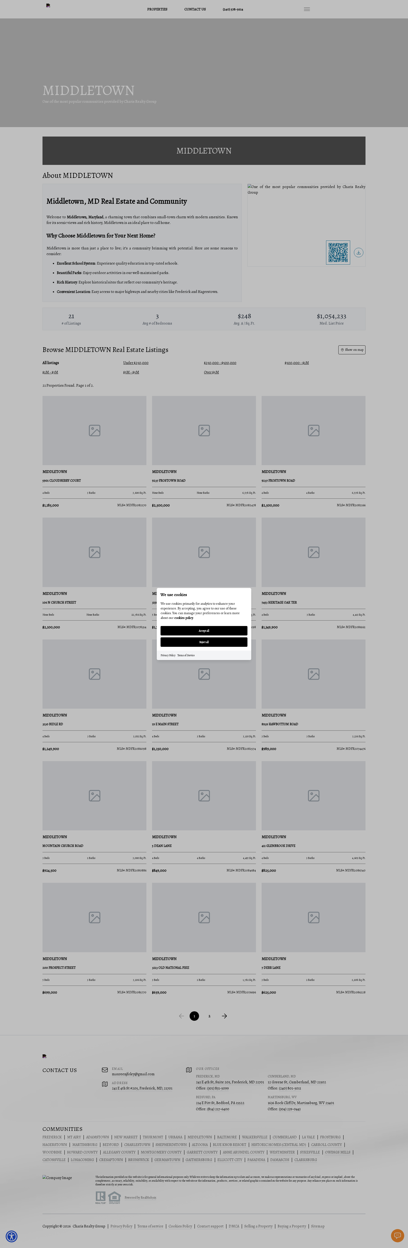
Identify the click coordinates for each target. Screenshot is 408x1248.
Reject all (204, 642)
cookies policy (183, 618)
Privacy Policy (168, 655)
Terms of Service (186, 655)
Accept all (204, 631)
